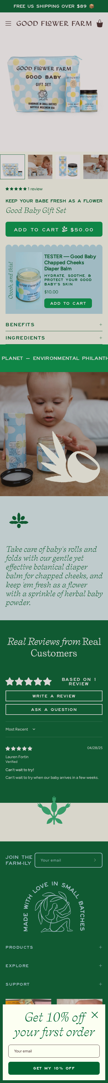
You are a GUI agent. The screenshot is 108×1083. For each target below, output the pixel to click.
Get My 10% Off (54, 1068)
